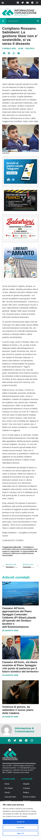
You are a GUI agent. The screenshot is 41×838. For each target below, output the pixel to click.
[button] (2, 2)
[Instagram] (37, 3)
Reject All (20, 833)
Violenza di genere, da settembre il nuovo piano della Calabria (17, 710)
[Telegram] (32, 3)
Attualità (26, 784)
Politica (29, 48)
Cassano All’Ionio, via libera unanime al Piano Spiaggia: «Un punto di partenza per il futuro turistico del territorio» (20, 667)
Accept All (20, 822)
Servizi (7, 792)
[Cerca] (38, 21)
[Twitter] (22, 3)
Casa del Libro (10, 797)
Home (7, 784)
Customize (20, 827)
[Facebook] (18, 3)
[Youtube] (27, 3)
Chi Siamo (9, 788)
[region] (20, 819)
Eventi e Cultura (29, 797)
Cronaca (26, 788)
